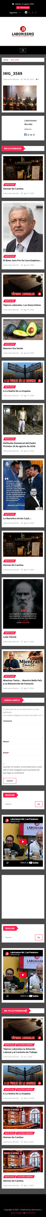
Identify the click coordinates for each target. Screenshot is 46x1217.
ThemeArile (30, 1213)
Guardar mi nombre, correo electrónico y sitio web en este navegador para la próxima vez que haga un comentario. (22, 770)
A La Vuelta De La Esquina (17, 390)
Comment (7, 721)
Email (6, 752)
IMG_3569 (15, 60)
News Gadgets (17, 1213)
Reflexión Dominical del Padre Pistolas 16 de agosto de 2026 (19, 444)
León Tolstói (9, 636)
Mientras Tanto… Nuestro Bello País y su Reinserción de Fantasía (22, 682)
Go (39, 804)
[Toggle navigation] (23, 50)
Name (6, 741)
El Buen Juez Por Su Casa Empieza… (22, 260)
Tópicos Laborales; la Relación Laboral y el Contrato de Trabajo (20, 1050)
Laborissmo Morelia (11, 79)
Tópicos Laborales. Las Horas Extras (22, 305)
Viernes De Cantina (13, 188)
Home (5, 60)
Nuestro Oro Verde (13, 348)
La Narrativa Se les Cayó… (17, 518)
